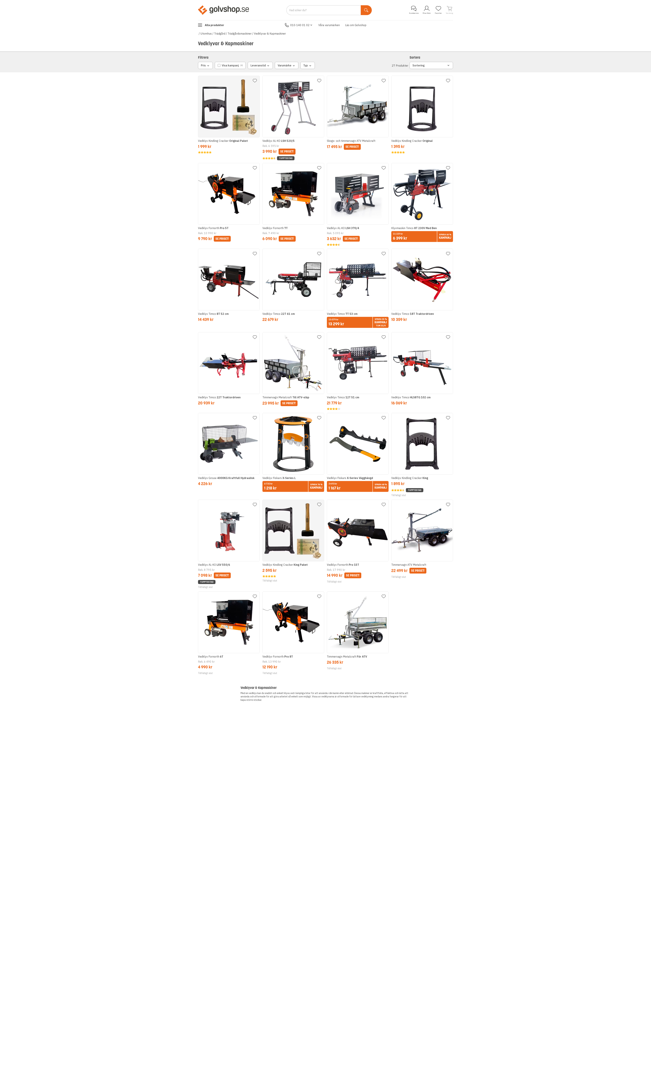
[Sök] (366, 10)
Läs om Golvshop (355, 25)
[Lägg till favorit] (255, 80)
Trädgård (219, 33)
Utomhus (206, 33)
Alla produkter (214, 25)
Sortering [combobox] (418, 65)
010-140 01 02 (300, 25)
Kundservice (414, 13)
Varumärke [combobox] (284, 65)
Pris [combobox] (203, 65)
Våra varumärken (329, 25)
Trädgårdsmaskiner (240, 33)
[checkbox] (230, 65)
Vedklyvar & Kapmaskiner (270, 33)
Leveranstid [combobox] (258, 65)
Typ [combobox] (305, 65)
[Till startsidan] (223, 10)
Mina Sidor (427, 13)
